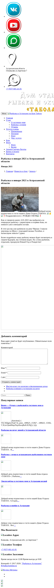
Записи (32, 171)
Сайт (3, 377)
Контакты (10, 154)
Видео (13, 147)
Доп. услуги (16, 138)
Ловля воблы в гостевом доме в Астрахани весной (24, 481)
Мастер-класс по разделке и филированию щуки (27, 386)
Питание (15, 134)
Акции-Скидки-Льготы (16, 149)
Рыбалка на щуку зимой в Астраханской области (23, 430)
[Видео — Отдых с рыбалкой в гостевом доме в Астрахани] (6, 421)
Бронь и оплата (12, 151)
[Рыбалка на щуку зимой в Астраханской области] (6, 443)
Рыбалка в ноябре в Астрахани (15, 506)
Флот (13, 136)
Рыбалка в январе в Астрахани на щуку (23, 389)
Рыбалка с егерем (18, 125)
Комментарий (7, 347)
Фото (8, 143)
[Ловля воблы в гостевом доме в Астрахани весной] (6, 494)
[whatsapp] (13, 48)
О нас (8, 120)
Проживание (16, 131)
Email (4, 373)
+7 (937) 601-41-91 (14, 89)
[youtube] (13, 32)
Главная (9, 118)
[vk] (13, 16)
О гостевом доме (18, 122)
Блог (8, 140)
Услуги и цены (12, 129)
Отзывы (14, 127)
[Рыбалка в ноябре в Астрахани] (6, 519)
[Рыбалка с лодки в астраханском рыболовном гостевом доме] (6, 470)
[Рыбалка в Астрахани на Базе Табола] (25, 113)
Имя (3, 368)
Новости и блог (21, 171)
